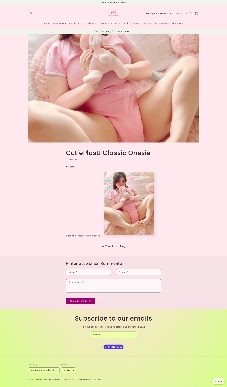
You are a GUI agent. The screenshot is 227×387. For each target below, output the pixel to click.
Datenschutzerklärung (87, 379)
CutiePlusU (39, 379)
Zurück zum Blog (115, 246)
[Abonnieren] (134, 335)
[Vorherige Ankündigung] (29, 2)
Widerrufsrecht (69, 379)
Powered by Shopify (52, 379)
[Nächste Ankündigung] (198, 2)
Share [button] (71, 167)
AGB (99, 379)
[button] (31, 13)
